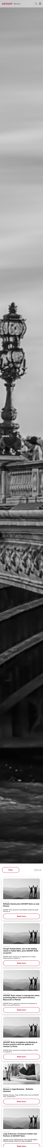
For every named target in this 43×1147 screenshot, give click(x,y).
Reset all (37, 870)
